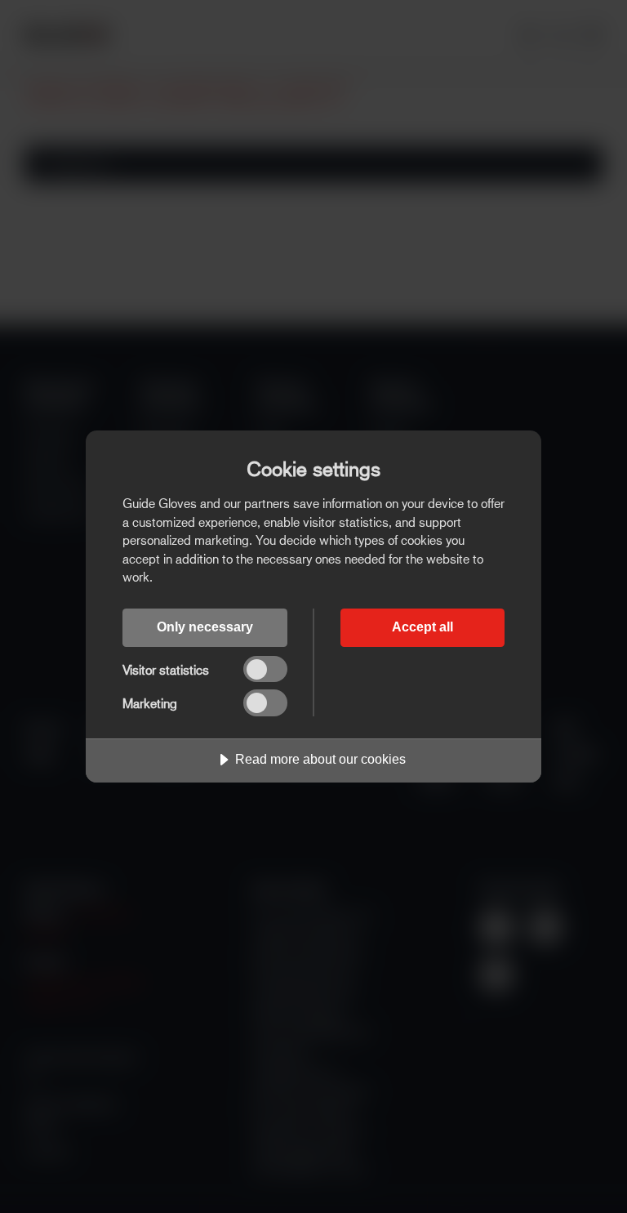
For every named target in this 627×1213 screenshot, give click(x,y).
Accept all (422, 626)
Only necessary (205, 626)
